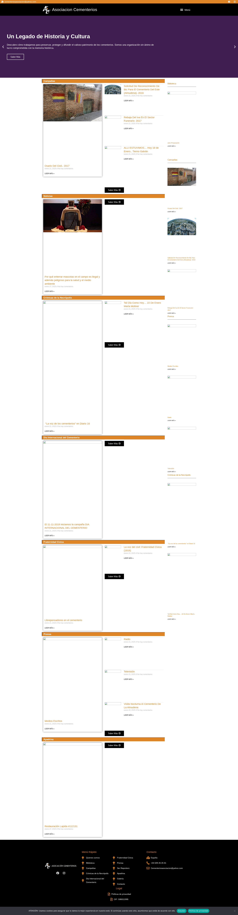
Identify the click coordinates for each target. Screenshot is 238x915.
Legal (119, 888)
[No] (234, 910)
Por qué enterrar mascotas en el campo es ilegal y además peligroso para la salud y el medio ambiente (72, 280)
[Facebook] (229, 2)
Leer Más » (49, 174)
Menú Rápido (89, 852)
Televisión (129, 671)
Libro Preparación (173, 143)
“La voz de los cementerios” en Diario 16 (67, 423)
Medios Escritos (53, 721)
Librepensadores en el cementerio (63, 620)
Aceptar (181, 911)
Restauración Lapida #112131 (61, 826)
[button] (181, 9)
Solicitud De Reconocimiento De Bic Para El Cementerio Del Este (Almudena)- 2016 (142, 89)
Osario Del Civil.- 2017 (57, 165)
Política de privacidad (198, 911)
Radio (127, 639)
